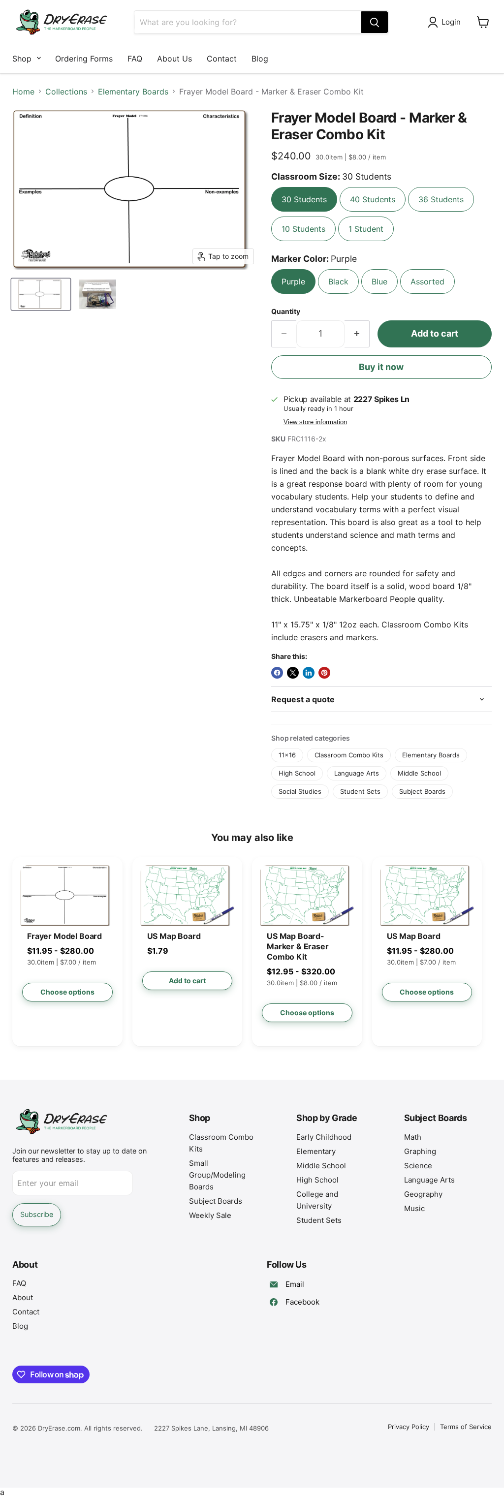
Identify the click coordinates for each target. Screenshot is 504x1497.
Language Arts (356, 773)
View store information (315, 422)
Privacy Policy (408, 1427)
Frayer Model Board (64, 936)
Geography (423, 1194)
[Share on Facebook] (277, 673)
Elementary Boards (133, 91)
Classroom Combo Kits (349, 755)
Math (412, 1137)
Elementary (316, 1151)
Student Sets (360, 791)
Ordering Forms (84, 58)
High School (297, 773)
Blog (260, 58)
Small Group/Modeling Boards (217, 1174)
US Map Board (174, 936)
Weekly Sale (210, 1215)
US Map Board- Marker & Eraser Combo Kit (298, 946)
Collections (66, 91)
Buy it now (381, 367)
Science (418, 1165)
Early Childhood (323, 1137)
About (22, 1297)
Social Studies (300, 791)
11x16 (287, 755)
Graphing (420, 1151)
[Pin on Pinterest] (324, 673)
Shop (22, 58)
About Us (174, 58)
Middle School (419, 773)
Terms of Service (466, 1427)
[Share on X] (293, 673)
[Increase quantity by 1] (357, 333)
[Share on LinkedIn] (309, 673)
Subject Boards (422, 791)
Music (414, 1208)
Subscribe (36, 1214)
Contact (222, 58)
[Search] (374, 22)
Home (23, 91)
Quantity (285, 311)
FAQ (134, 58)
